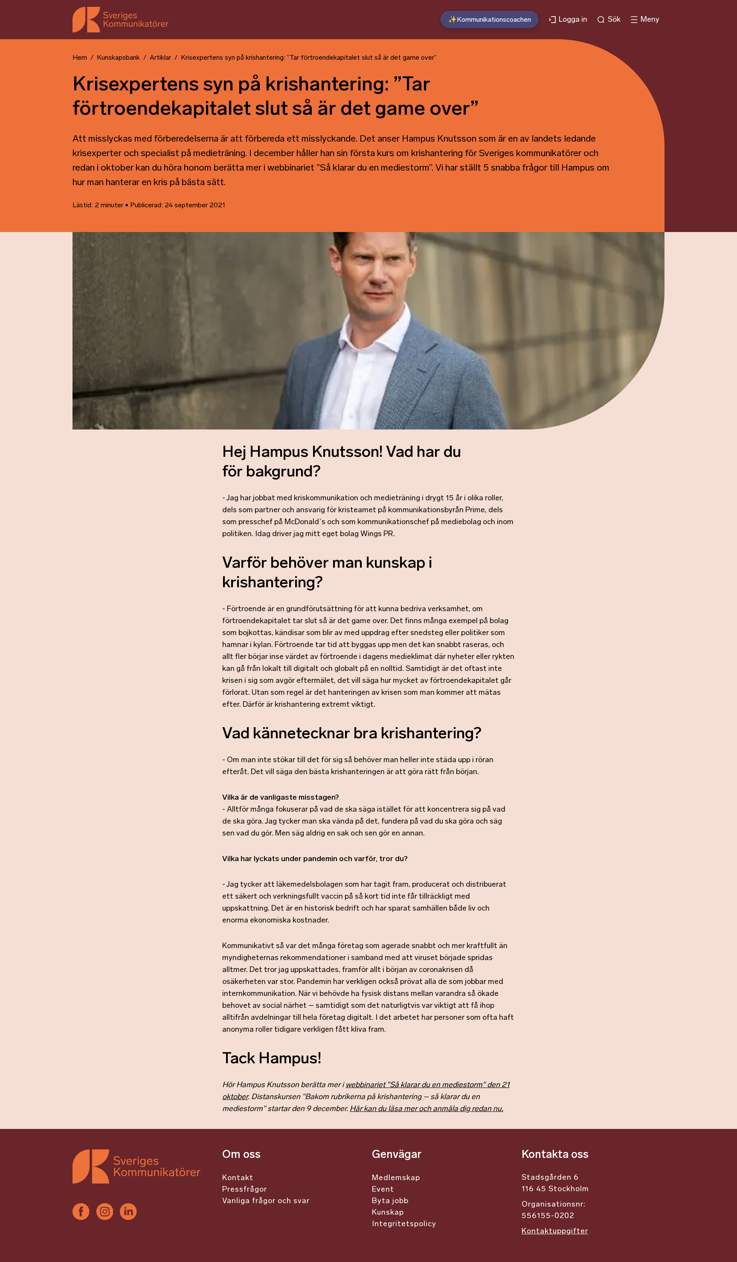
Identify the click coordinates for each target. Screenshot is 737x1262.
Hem (80, 58)
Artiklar (160, 58)
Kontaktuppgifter (555, 1232)
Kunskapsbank (118, 58)
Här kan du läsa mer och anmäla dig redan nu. (426, 1109)
